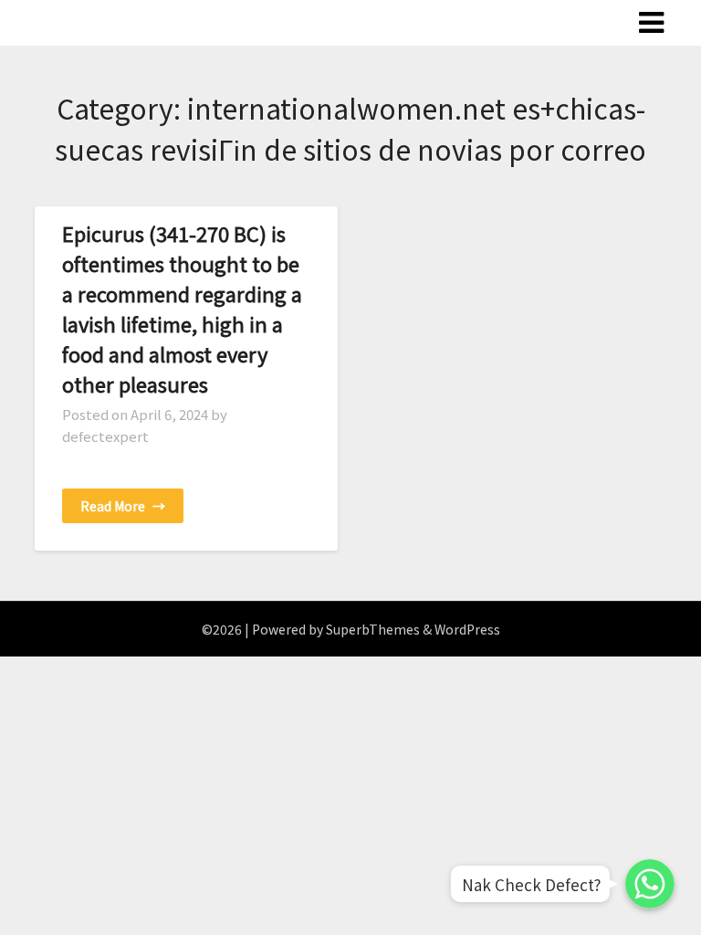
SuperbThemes (373, 629)
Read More (122, 506)
